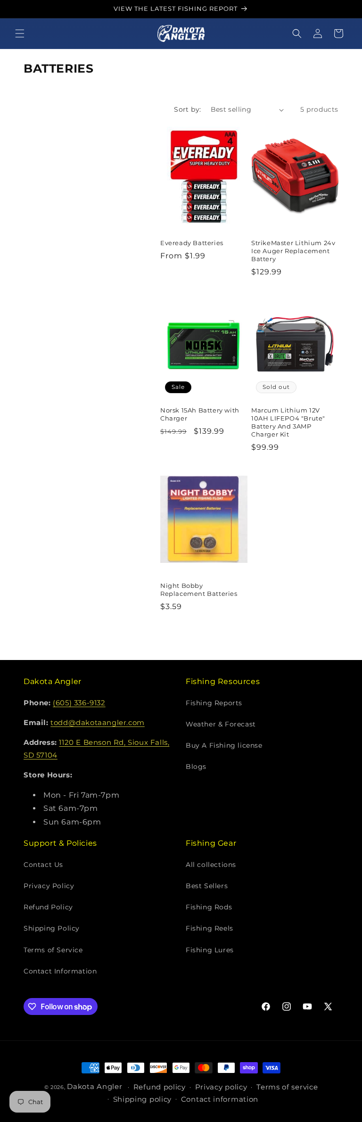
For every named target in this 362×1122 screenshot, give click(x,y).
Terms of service (287, 1086)
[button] (19, 33)
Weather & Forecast (221, 724)
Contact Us (43, 864)
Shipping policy (142, 1099)
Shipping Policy (52, 928)
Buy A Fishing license (224, 745)
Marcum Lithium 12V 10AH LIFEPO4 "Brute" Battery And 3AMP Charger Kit (288, 422)
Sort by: (187, 109)
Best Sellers (207, 886)
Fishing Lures (210, 950)
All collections (211, 864)
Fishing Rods (209, 907)
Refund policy (159, 1086)
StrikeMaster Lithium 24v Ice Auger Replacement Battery (293, 251)
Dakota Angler (94, 1086)
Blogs (196, 766)
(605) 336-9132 (79, 702)
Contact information (219, 1099)
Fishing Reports (214, 703)
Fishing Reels (209, 928)
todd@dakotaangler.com (97, 722)
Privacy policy (221, 1086)
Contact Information (60, 971)
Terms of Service (53, 950)
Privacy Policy (49, 886)
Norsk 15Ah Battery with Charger (199, 414)
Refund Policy (48, 907)
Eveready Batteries (191, 243)
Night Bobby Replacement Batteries (199, 589)
